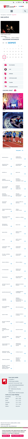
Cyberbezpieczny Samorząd (19, 292)
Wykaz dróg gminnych (18, 255)
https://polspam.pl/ (13, 426)
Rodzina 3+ (4, 172)
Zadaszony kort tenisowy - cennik (6, 352)
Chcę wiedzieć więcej (17, 435)
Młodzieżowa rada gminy (19, 165)
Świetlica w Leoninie (18, 337)
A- (16, 2)
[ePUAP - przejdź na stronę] (21, 7)
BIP (16, 6)
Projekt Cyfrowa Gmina (6, 322)
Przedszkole (5, 277)
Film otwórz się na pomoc (5, 307)
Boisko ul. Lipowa (20, 217)
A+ (20, 2)
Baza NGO (18, 172)
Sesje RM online (19, 329)
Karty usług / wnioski (19, 240)
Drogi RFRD (4, 232)
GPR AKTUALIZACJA (19, 307)
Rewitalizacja (5, 157)
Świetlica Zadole (6, 359)
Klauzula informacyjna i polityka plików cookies (10, 422)
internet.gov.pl (19, 352)
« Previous (13, 37)
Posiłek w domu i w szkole (19, 315)
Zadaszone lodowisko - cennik (18, 344)
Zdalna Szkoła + (5, 262)
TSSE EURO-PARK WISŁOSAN (5, 337)
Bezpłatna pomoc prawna (20, 285)
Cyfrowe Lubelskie (4, 300)
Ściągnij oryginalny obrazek (5, 34)
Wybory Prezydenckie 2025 (6, 180)
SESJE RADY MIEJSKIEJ (4, 202)
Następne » (17, 37)
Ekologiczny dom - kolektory (6, 217)
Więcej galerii (18, 150)
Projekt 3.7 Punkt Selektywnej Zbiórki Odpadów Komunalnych (6, 367)
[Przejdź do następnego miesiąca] (6, 42)
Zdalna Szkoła (19, 262)
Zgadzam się (6, 435)
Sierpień (12, 43)
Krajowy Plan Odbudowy (5, 165)
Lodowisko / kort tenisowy (6, 247)
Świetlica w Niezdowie (18, 270)
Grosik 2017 (9, 14)
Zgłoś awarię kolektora (5, 187)
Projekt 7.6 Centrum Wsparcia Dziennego (18, 359)
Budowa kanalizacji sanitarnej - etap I (20, 179)
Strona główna (3, 14)
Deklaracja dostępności (5, 225)
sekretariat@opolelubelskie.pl (18, 385)
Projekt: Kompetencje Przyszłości (19, 194)
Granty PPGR (5, 314)
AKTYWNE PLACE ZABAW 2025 (19, 277)
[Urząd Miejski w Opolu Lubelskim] (9, 6)
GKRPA (3, 239)
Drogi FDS (18, 224)
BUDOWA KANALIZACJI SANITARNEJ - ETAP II (6, 194)
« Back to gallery (3, 36)
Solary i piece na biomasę (19, 202)
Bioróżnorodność (6, 292)
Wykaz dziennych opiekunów (6, 344)
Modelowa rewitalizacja (19, 157)
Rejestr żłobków (19, 322)
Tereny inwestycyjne (19, 210)
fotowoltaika (5, 269)
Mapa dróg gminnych (18, 247)
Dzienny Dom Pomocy (18, 232)
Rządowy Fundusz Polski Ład (5, 329)
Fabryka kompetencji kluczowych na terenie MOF (19, 300)
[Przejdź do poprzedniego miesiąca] (3, 42)
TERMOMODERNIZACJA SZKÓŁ (6, 210)
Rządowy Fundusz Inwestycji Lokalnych (18, 187)
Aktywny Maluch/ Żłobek (6, 285)
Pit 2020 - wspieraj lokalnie (6, 255)
